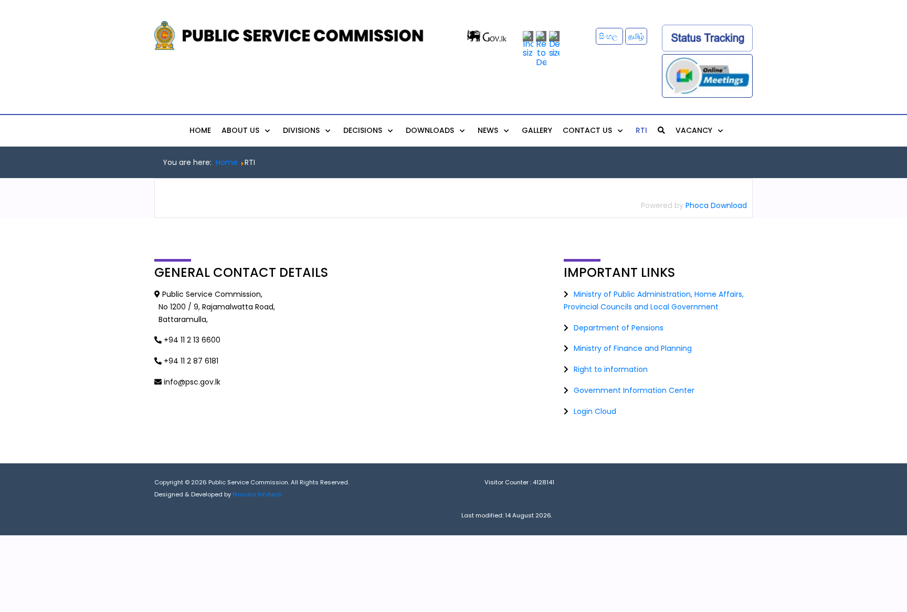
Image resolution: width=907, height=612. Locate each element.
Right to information (611, 369)
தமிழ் (636, 36)
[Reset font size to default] (541, 49)
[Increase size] (528, 44)
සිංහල (609, 36)
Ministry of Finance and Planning (633, 348)
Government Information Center (634, 390)
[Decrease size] (554, 44)
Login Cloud (595, 411)
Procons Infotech (257, 494)
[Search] (661, 130)
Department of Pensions (618, 328)
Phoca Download (716, 205)
